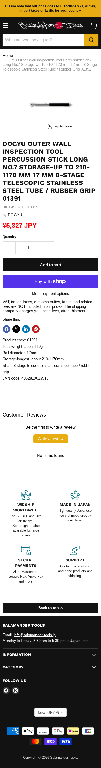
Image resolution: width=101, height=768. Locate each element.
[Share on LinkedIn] (26, 329)
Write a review (51, 439)
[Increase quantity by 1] (48, 247)
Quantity (9, 237)
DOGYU (15, 215)
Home (8, 55)
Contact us (68, 566)
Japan (48, 712)
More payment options (50, 293)
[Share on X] (16, 329)
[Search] (91, 40)
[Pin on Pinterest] (36, 329)
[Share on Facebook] (6, 329)
